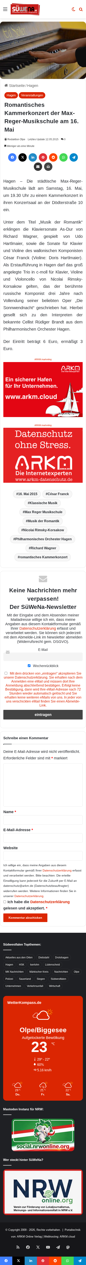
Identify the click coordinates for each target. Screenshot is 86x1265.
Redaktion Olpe (16, 139)
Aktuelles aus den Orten (19, 957)
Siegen (41, 978)
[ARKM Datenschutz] (43, 455)
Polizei (9, 978)
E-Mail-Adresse (18, 830)
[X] (22, 157)
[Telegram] (74, 157)
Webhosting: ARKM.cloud (59, 1236)
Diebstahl (43, 957)
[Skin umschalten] (73, 11)
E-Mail (43, 649)
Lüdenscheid (52, 964)
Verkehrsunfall (35, 986)
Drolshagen (61, 957)
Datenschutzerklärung (37, 628)
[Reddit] (53, 157)
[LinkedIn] (33, 157)
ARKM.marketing (43, 359)
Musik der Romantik (43, 521)
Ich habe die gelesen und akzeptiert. (36, 905)
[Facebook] (12, 157)
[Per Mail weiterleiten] (38, 166)
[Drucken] (48, 166)
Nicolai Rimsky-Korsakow (43, 530)
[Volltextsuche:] (81, 11)
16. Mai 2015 (27, 494)
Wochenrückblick (45, 666)
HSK (21, 964)
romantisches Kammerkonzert (43, 557)
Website (10, 848)
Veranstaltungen (32, 95)
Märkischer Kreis (38, 971)
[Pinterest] (43, 157)
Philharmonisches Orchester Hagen (43, 539)
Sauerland (25, 978)
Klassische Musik (43, 503)
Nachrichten (61, 971)
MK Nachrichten (14, 971)
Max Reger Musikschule (43, 512)
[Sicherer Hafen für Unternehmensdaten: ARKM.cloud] (43, 389)
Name (9, 812)
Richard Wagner (43, 548)
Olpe (76, 971)
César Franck (58, 494)
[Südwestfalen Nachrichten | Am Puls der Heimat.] (25, 9)
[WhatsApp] (63, 157)
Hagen (32, 86)
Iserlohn (34, 964)
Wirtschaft (54, 986)
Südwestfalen (58, 978)
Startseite (16, 86)
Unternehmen (13, 986)
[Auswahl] (5, 11)
